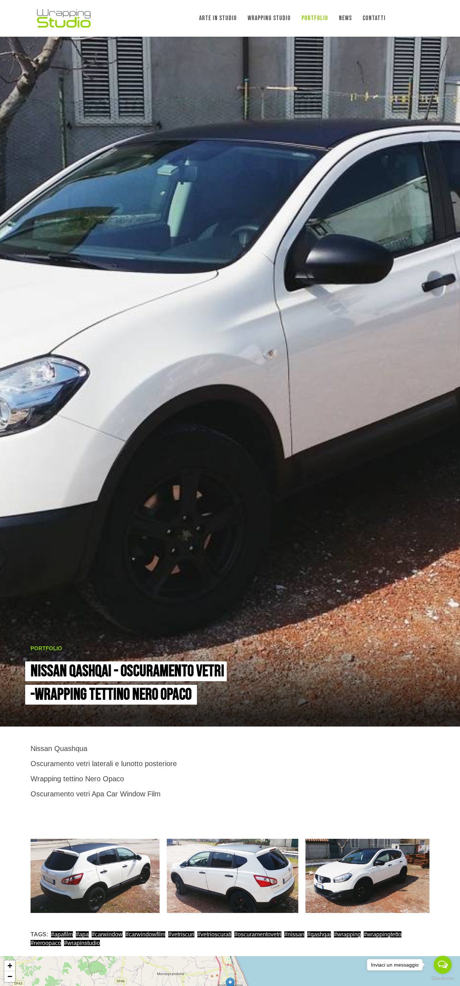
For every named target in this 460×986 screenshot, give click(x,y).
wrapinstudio (83, 943)
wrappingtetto (384, 934)
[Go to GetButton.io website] (442, 978)
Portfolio (315, 18)
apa (84, 934)
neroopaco (47, 943)
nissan (296, 934)
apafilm (63, 934)
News (345, 18)
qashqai (320, 934)
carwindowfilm (147, 934)
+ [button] (10, 965)
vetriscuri (182, 934)
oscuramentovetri (259, 934)
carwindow (109, 934)
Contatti (374, 18)
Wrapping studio (269, 18)
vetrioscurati (216, 934)
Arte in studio (218, 18)
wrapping (349, 934)
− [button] (10, 976)
